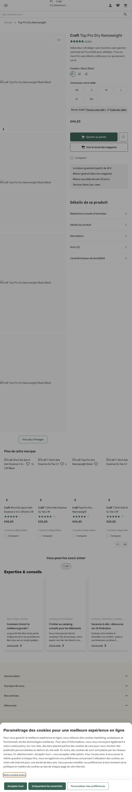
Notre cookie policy (14, 775)
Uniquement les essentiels (47, 786)
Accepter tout (16, 786)
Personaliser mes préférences (88, 786)
